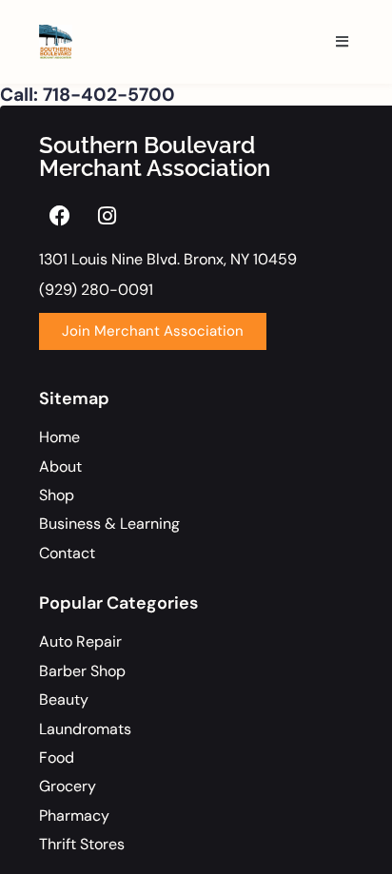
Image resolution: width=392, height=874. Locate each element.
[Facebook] (60, 216)
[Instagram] (106, 216)
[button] (341, 42)
